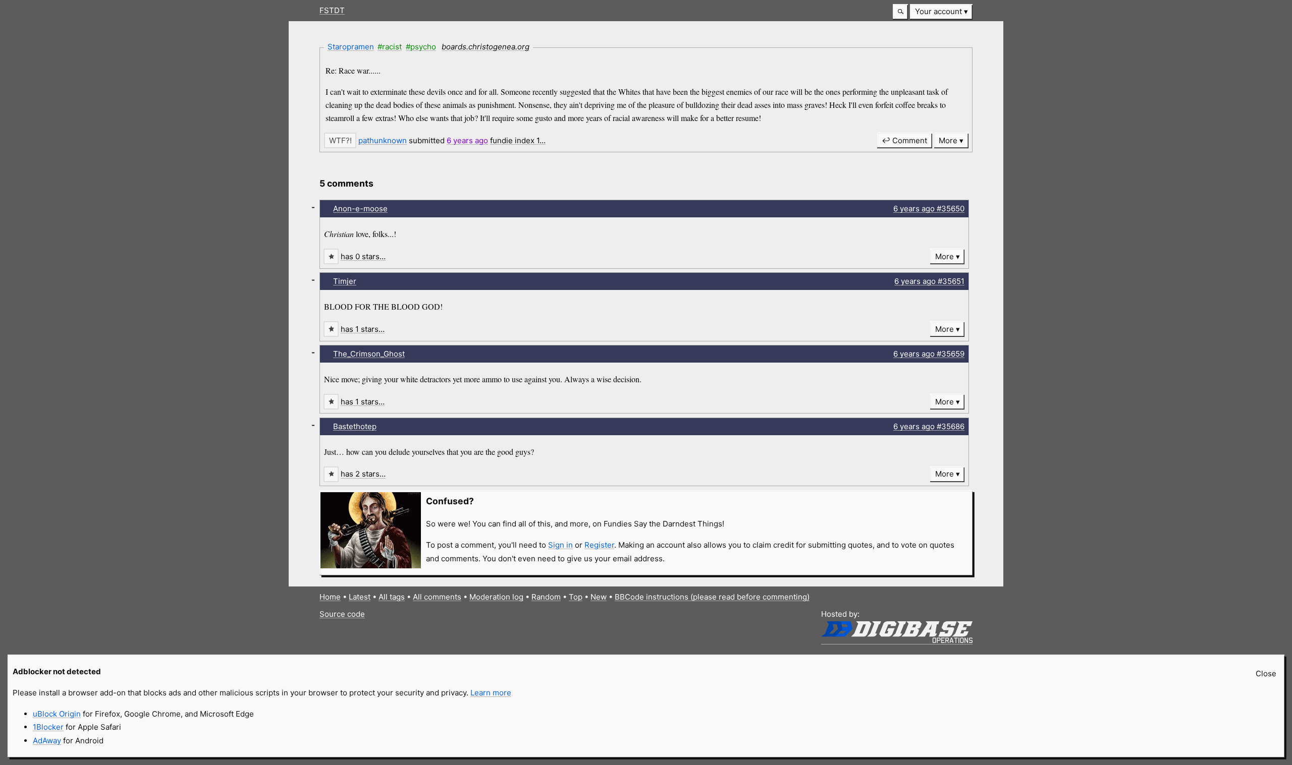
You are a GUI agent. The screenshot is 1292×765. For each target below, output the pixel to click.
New (598, 597)
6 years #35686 (928, 426)
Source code (342, 614)
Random (546, 597)
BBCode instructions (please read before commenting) (712, 597)
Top (575, 597)
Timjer (344, 281)
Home (330, 597)
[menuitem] (941, 12)
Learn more (490, 692)
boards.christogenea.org (485, 46)
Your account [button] (938, 11)
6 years (467, 140)
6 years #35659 (928, 354)
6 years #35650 (928, 208)
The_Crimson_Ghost (369, 354)
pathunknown (382, 140)
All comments (437, 597)
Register (599, 545)
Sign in (560, 545)
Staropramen (351, 46)
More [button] (948, 140)
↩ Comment (904, 140)
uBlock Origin (57, 714)
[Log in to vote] (340, 140)
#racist (390, 46)
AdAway (47, 740)
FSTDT (332, 10)
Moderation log (496, 597)
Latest (359, 597)
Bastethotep (354, 426)
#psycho (421, 46)
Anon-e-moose (360, 208)
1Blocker (48, 727)
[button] (900, 12)
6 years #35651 (929, 281)
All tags (392, 597)
